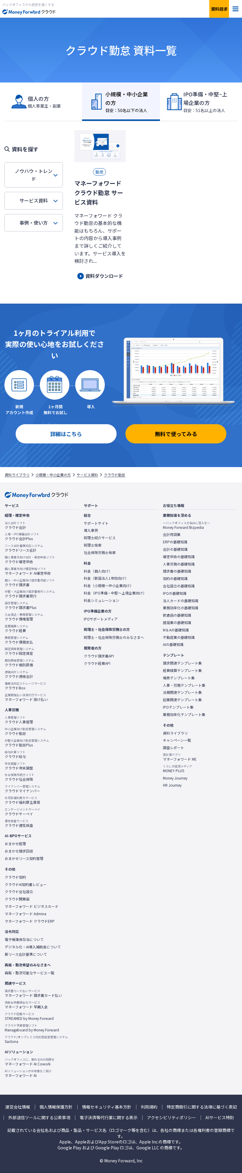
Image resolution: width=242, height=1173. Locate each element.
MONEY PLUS (177, 768)
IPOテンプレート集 (178, 707)
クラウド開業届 (17, 899)
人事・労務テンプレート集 (184, 685)
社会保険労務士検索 (100, 552)
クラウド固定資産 (19, 651)
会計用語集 (172, 534)
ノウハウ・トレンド (34, 174)
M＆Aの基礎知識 (176, 630)
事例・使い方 (33, 222)
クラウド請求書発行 (30, 593)
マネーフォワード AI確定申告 (28, 571)
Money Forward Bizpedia (186, 525)
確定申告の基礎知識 (179, 556)
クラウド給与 (15, 754)
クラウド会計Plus (22, 536)
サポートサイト (96, 523)
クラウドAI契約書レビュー (26, 884)
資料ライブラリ (17, 475)
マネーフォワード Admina (25, 913)
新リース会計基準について (26, 954)
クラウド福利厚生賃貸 (22, 800)
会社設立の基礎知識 (179, 586)
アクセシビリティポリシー (171, 1117)
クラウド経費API (97, 663)
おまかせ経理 (15, 843)
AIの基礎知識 (173, 644)
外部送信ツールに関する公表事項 (39, 1117)
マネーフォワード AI (28, 1073)
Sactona (36, 1039)
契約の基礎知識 (175, 578)
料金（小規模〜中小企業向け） (108, 585)
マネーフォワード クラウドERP (30, 921)
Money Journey (175, 778)
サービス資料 (33, 200)
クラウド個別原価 (19, 662)
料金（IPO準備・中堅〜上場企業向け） (115, 593)
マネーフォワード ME (180, 757)
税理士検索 (93, 545)
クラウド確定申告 (30, 559)
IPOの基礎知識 (175, 593)
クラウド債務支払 (19, 640)
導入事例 (91, 530)
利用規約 (149, 1107)
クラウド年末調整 (19, 766)
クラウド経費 (16, 628)
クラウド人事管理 (19, 719)
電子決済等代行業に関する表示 (109, 1117)
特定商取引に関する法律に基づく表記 (202, 1107)
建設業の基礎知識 (177, 622)
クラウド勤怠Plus (27, 742)
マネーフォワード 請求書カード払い (33, 993)
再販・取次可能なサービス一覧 (29, 973)
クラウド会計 (15, 525)
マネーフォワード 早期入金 (26, 1004)
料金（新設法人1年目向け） (106, 578)
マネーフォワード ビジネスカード (31, 906)
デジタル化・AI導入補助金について (33, 946)
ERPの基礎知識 (175, 541)
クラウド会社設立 (19, 891)
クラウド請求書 (30, 582)
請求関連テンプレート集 (182, 663)
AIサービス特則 (219, 1117)
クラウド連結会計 (19, 674)
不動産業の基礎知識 (179, 637)
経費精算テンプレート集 (182, 670)
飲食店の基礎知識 (177, 615)
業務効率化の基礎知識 (180, 607)
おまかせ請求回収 (19, 851)
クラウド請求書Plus (20, 605)
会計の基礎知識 (175, 549)
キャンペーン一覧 (177, 740)
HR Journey (172, 785)
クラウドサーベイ (22, 811)
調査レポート (173, 747)
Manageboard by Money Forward (32, 1027)
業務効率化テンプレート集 (184, 714)
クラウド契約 (15, 877)
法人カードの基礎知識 (180, 600)
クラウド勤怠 (114, 475)
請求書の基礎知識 (177, 571)
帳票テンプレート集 (179, 677)
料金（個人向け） (98, 571)
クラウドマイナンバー (22, 788)
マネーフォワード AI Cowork (30, 1061)
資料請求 (219, 9)
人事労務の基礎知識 (179, 564)
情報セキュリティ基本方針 (106, 1107)
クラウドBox (25, 685)
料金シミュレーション (101, 600)
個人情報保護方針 (56, 1107)
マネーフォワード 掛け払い (26, 697)
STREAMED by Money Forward (29, 1016)
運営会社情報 (17, 1107)
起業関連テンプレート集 (182, 699)
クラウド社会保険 (19, 777)
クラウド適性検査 (19, 823)
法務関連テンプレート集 (182, 692)
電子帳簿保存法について (24, 939)
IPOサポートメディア (101, 619)
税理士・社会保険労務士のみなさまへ (114, 637)
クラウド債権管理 (24, 617)
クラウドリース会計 (24, 548)
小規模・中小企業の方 (53, 475)
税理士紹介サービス (100, 537)
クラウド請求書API (99, 656)
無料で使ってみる (176, 434)
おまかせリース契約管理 (24, 858)
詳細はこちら (66, 434)
